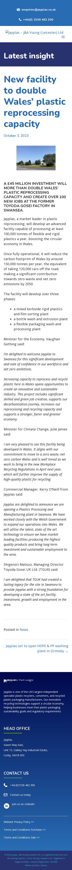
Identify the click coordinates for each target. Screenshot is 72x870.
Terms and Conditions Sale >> (22, 837)
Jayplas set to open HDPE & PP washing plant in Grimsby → (37, 648)
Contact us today (20, 795)
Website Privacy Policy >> (19, 822)
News (24, 629)
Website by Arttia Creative (36, 865)
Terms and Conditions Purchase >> (25, 829)
